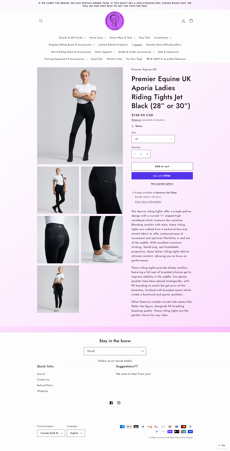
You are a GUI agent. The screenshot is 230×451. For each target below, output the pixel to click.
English (74, 433)
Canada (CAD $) (49, 433)
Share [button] (138, 126)
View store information (148, 201)
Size (134, 132)
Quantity (136, 147)
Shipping (136, 119)
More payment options (162, 183)
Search (41, 374)
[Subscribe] (142, 351)
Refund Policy (45, 385)
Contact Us (43, 379)
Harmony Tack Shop (165, 437)
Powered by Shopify (184, 437)
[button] (41, 21)
